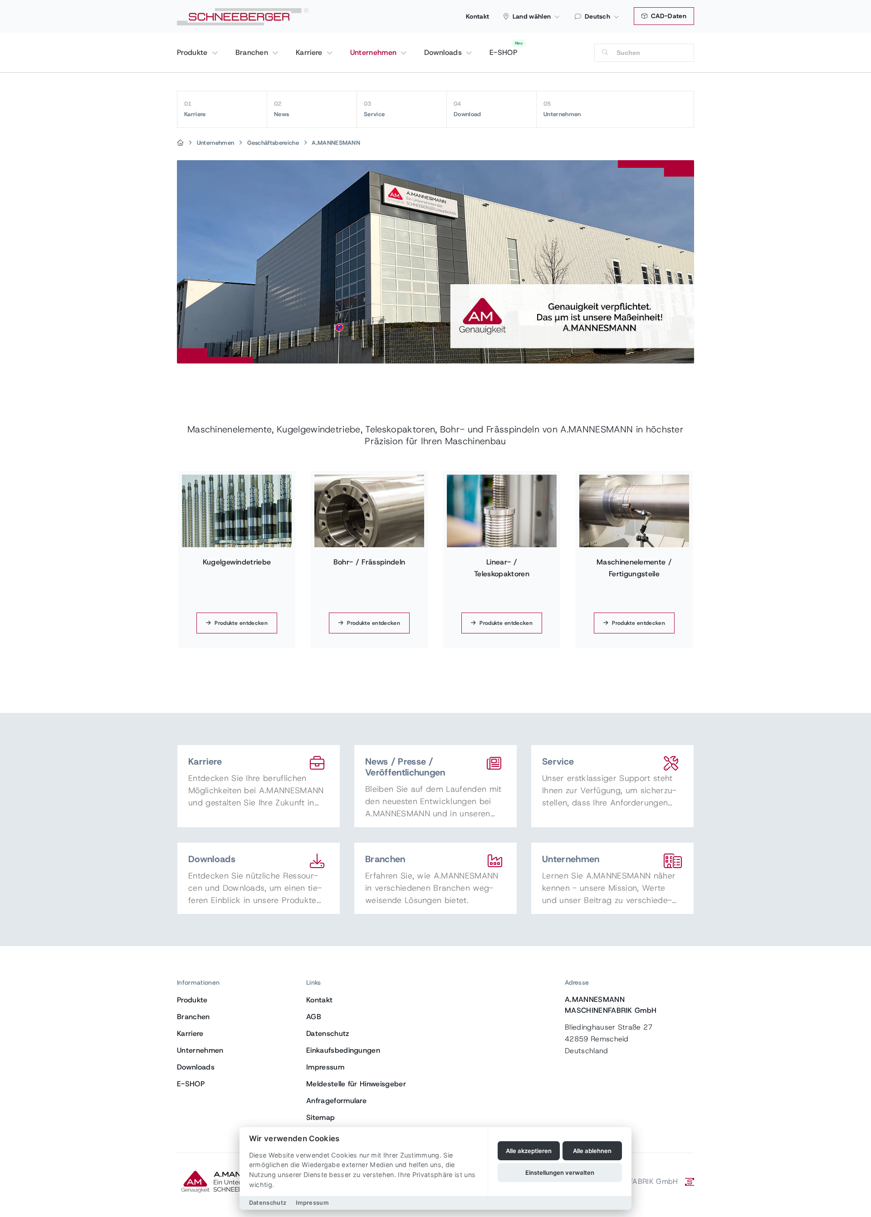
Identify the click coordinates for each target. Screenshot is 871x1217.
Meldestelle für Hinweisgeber (356, 1084)
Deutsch (597, 16)
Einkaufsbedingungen (343, 1050)
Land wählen (532, 16)
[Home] (180, 143)
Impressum (325, 1067)
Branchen (253, 52)
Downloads (444, 52)
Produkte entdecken (241, 623)
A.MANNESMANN (336, 143)
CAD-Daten (667, 16)
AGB (313, 1016)
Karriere (310, 52)
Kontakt (477, 16)
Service (374, 109)
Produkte (193, 52)
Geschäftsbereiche (273, 143)
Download (467, 109)
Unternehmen (374, 52)
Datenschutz (327, 1033)
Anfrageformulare (336, 1100)
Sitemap (320, 1117)
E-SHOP (503, 52)
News (281, 109)
